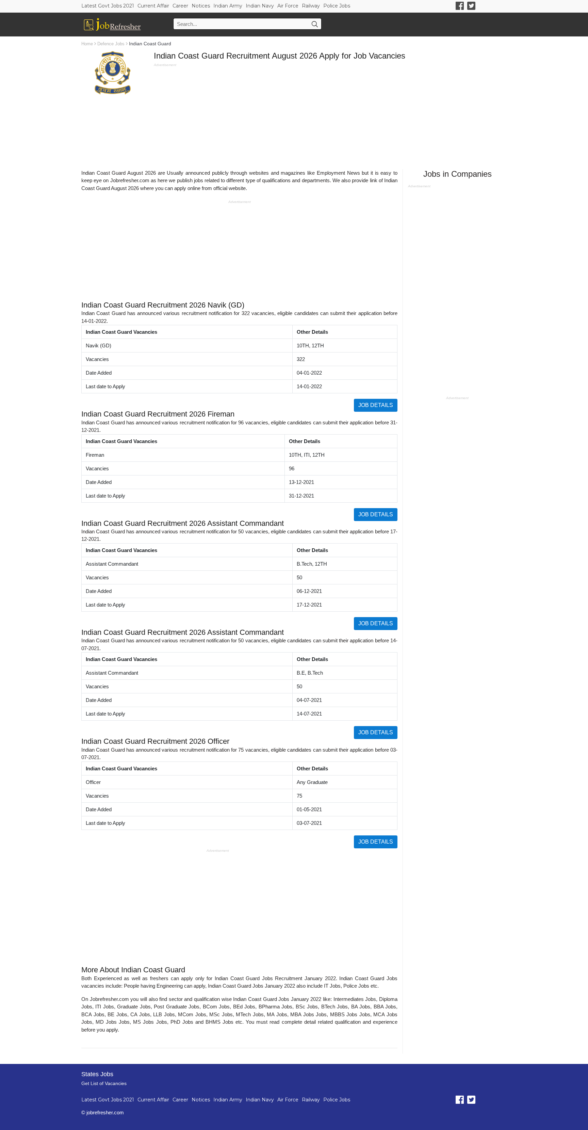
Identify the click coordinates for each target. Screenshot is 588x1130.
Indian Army (227, 6)
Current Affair (153, 6)
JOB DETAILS (375, 405)
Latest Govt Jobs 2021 (107, 6)
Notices (201, 6)
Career (180, 6)
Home (87, 43)
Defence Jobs (111, 43)
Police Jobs (336, 6)
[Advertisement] (330, 116)
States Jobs (97, 1074)
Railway (311, 6)
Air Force (287, 6)
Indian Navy (260, 6)
